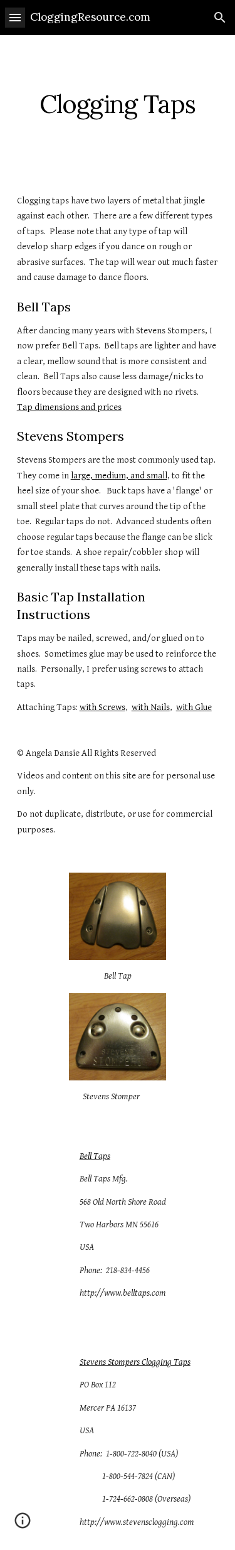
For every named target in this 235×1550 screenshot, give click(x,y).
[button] (15, 17)
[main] (118, 104)
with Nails (151, 707)
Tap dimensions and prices (69, 407)
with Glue (194, 707)
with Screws (102, 707)
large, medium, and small (119, 475)
